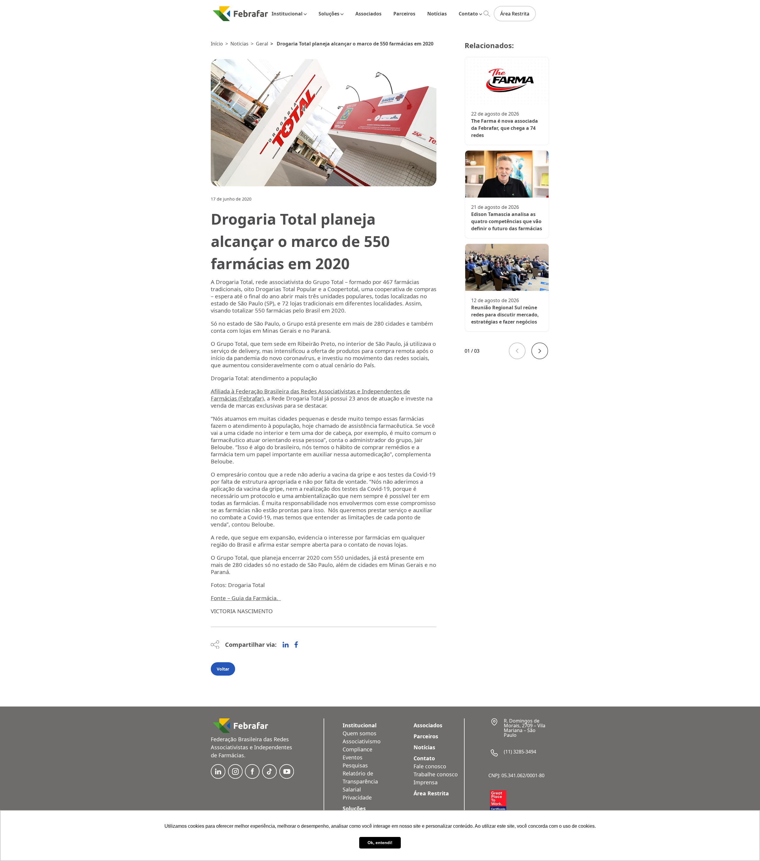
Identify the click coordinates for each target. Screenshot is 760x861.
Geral (262, 43)
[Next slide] (539, 351)
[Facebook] (296, 644)
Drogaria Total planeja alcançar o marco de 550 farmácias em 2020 (355, 43)
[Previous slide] (517, 351)
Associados (368, 13)
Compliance (357, 749)
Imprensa (426, 782)
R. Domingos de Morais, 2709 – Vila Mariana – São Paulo (524, 728)
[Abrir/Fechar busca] (487, 14)
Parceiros (404, 13)
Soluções (329, 13)
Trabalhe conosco (436, 774)
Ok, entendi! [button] (380, 842)
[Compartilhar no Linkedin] (286, 645)
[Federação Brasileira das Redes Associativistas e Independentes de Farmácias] (240, 13)
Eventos (352, 757)
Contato (468, 13)
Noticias (239, 43)
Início (217, 43)
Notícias (437, 13)
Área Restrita (514, 13)
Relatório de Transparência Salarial (360, 781)
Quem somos (359, 733)
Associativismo (362, 741)
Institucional (287, 13)
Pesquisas (355, 765)
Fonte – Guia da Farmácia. (246, 598)
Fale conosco (430, 766)
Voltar (223, 669)
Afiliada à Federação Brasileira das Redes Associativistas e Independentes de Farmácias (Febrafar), (310, 394)
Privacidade (357, 797)
